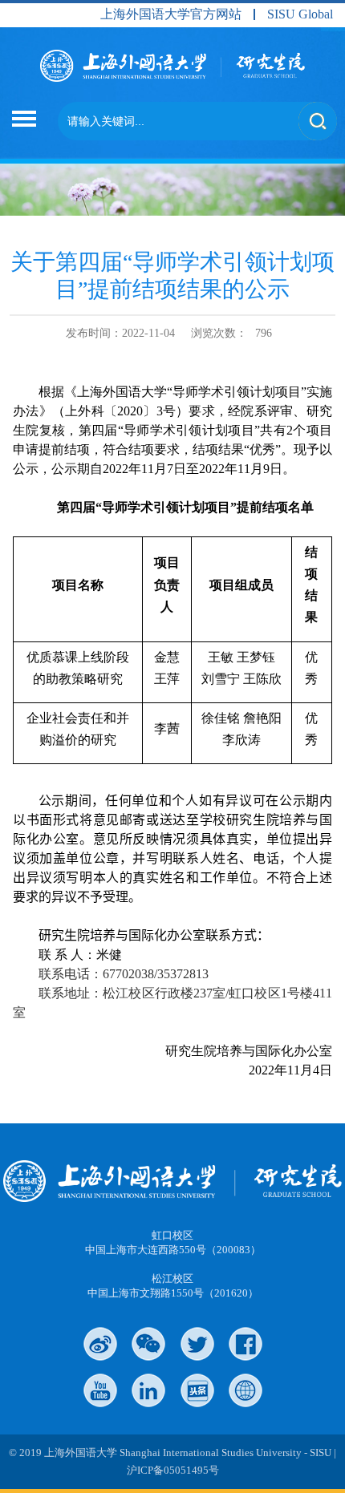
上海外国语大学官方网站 (171, 14)
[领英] (148, 1390)
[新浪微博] (100, 1344)
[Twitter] (197, 1344)
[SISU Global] (245, 1390)
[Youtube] (100, 1390)
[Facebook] (245, 1344)
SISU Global (300, 14)
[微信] (148, 1344)
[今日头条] (197, 1390)
